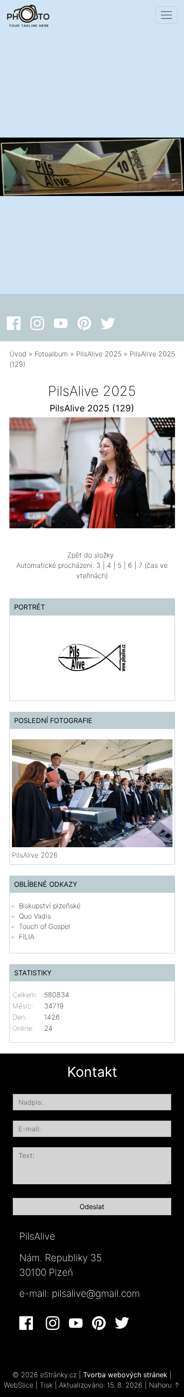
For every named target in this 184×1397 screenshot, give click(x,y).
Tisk (46, 1385)
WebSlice (18, 1385)
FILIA (26, 936)
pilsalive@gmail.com (96, 1293)
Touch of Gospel (44, 926)
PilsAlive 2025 (99, 353)
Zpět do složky (90, 555)
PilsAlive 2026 (35, 855)
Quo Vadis (35, 916)
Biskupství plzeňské (49, 905)
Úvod (18, 353)
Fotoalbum (51, 353)
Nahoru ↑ (164, 1385)
